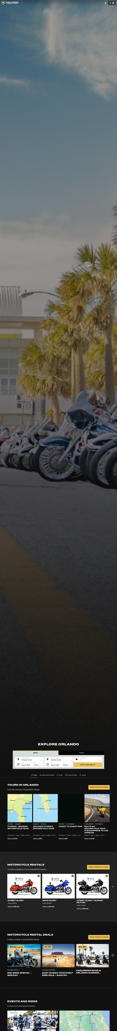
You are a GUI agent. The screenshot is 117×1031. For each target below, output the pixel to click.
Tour (81, 752)
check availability (88, 765)
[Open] (41, 760)
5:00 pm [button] (36, 765)
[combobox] (32, 760)
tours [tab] (35, 775)
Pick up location (25, 758)
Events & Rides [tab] (72, 775)
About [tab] (84, 775)
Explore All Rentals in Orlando (98, 867)
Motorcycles (83, 758)
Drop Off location (55, 758)
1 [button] (80, 760)
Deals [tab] (61, 775)
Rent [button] (35, 752)
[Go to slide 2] (97, 820)
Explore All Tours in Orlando (99, 787)
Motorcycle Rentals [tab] (48, 775)
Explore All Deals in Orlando (99, 937)
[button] (24, 892)
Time (34, 763)
